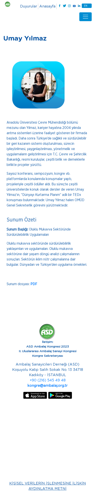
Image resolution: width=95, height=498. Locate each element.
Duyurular (28, 6)
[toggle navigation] (85, 16)
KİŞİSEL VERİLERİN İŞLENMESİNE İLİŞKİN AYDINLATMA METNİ (47, 486)
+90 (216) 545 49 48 (48, 380)
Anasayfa (47, 6)
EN (85, 5)
